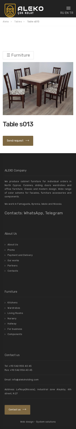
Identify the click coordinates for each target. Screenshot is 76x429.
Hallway (12, 323)
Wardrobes (14, 308)
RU (62, 13)
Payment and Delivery (20, 255)
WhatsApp (33, 213)
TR (71, 13)
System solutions (46, 422)
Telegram (54, 213)
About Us (13, 244)
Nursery (12, 318)
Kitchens (12, 302)
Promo (11, 250)
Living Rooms (15, 313)
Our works (13, 260)
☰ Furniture (18, 55)
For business (15, 329)
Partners (12, 265)
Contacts (13, 271)
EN (67, 13)
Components (15, 334)
